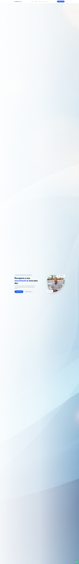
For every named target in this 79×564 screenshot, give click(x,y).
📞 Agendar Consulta (19, 291)
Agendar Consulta (61, 1)
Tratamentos (36, 1)
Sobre (32, 1)
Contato (46, 1)
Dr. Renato (18, 1)
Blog (43, 1)
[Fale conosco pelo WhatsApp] (77, 562)
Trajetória (40, 1)
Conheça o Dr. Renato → (28, 291)
